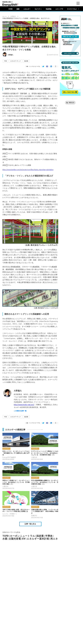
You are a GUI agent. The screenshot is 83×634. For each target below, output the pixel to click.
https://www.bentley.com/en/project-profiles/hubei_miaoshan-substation (27, 170)
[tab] (10, 9)
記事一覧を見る (30, 524)
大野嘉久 (13, 16)
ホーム (4, 16)
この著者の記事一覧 (20, 411)
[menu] (78, 3)
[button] (5, 61)
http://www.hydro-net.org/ (24, 405)
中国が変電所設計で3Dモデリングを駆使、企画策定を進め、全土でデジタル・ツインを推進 (26, 18)
